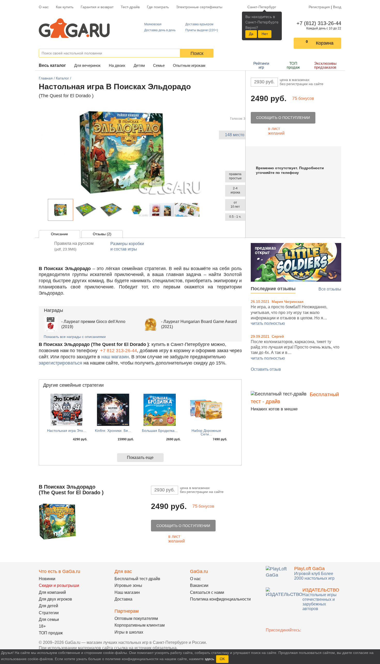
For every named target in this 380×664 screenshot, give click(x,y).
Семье (159, 65)
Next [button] (202, 210)
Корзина (324, 43)
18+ (42, 626)
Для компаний (52, 592)
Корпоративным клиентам (140, 625)
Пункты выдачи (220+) (201, 30)
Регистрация (319, 7)
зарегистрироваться (60, 363)
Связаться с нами (207, 592)
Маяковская (153, 24)
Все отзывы (329, 289)
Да (251, 34)
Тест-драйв (130, 7)
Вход (337, 7)
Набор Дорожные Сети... (206, 432)
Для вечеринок (87, 65)
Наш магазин (127, 592)
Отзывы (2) (102, 234)
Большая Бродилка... (160, 430)
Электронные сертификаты (199, 7)
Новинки (47, 579)
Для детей (48, 606)
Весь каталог (52, 65)
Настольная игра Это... (66, 430)
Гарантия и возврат (97, 7)
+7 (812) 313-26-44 (317, 23)
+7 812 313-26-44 (118, 350)
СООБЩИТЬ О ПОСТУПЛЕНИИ (283, 118)
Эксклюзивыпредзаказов (325, 65)
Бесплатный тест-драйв (137, 579)
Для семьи (49, 619)
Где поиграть (158, 7)
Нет (265, 34)
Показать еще (140, 457)
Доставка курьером (199, 24)
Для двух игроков (55, 599)
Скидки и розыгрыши (59, 585)
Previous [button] (45, 210)
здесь (209, 659)
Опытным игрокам (189, 65)
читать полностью (268, 323)
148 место (234, 135)
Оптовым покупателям (136, 618)
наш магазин (115, 356)
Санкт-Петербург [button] (261, 7)
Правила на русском (74, 246)
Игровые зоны (128, 585)
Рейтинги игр (261, 65)
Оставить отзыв (266, 369)
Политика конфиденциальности (220, 599)
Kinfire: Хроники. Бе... (113, 430)
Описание (59, 234)
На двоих (117, 65)
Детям (139, 65)
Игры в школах (129, 632)
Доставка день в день (160, 30)
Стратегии (49, 613)
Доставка (123, 599)
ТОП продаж (293, 65)
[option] (60, 210)
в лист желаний (276, 130)
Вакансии (199, 585)
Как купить (64, 7)
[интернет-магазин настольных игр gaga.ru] (74, 27)
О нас (44, 7)
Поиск (197, 53)
